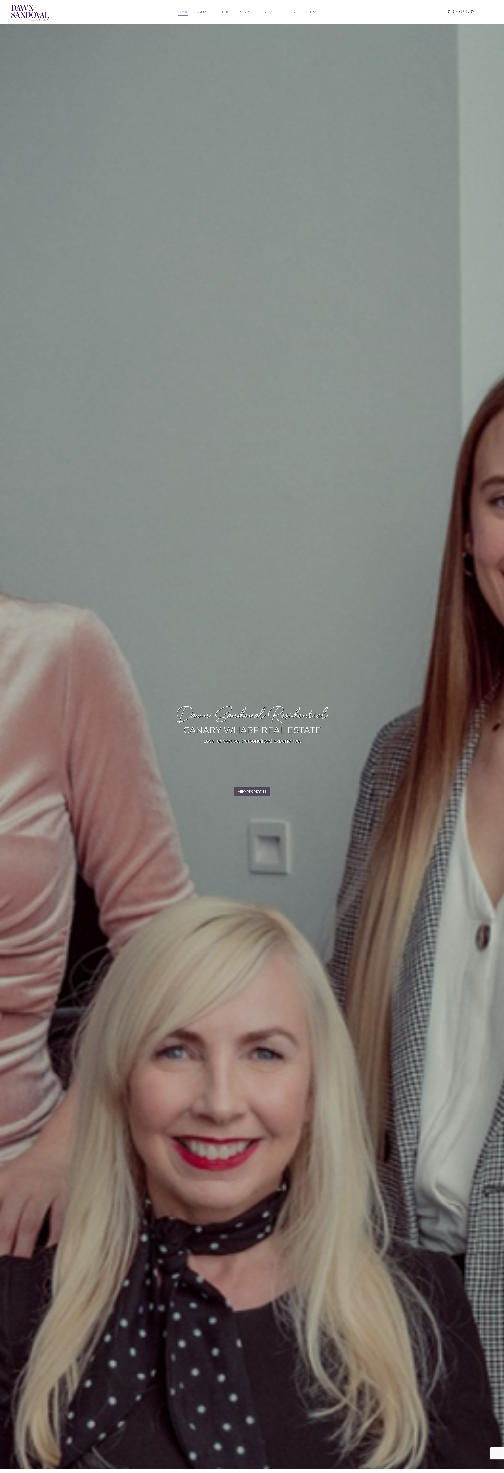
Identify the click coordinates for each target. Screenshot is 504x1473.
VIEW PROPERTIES (252, 791)
